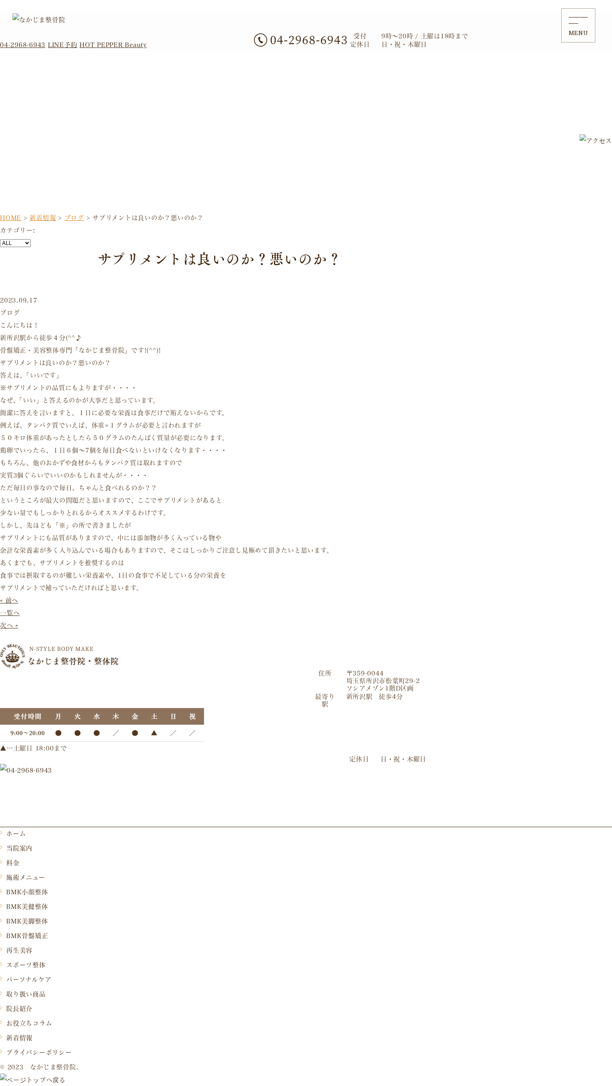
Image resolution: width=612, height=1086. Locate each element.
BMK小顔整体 (27, 892)
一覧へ (10, 612)
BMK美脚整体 (27, 921)
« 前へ (9, 600)
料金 (13, 862)
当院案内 (19, 848)
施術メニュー (25, 877)
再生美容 (19, 950)
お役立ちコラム (29, 1023)
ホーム (16, 833)
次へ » (9, 625)
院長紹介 (19, 1008)
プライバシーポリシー (39, 1052)
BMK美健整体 (27, 906)
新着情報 (19, 1037)
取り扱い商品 (26, 994)
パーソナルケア (28, 979)
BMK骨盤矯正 (27, 935)
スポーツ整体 (26, 964)
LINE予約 (62, 44)
